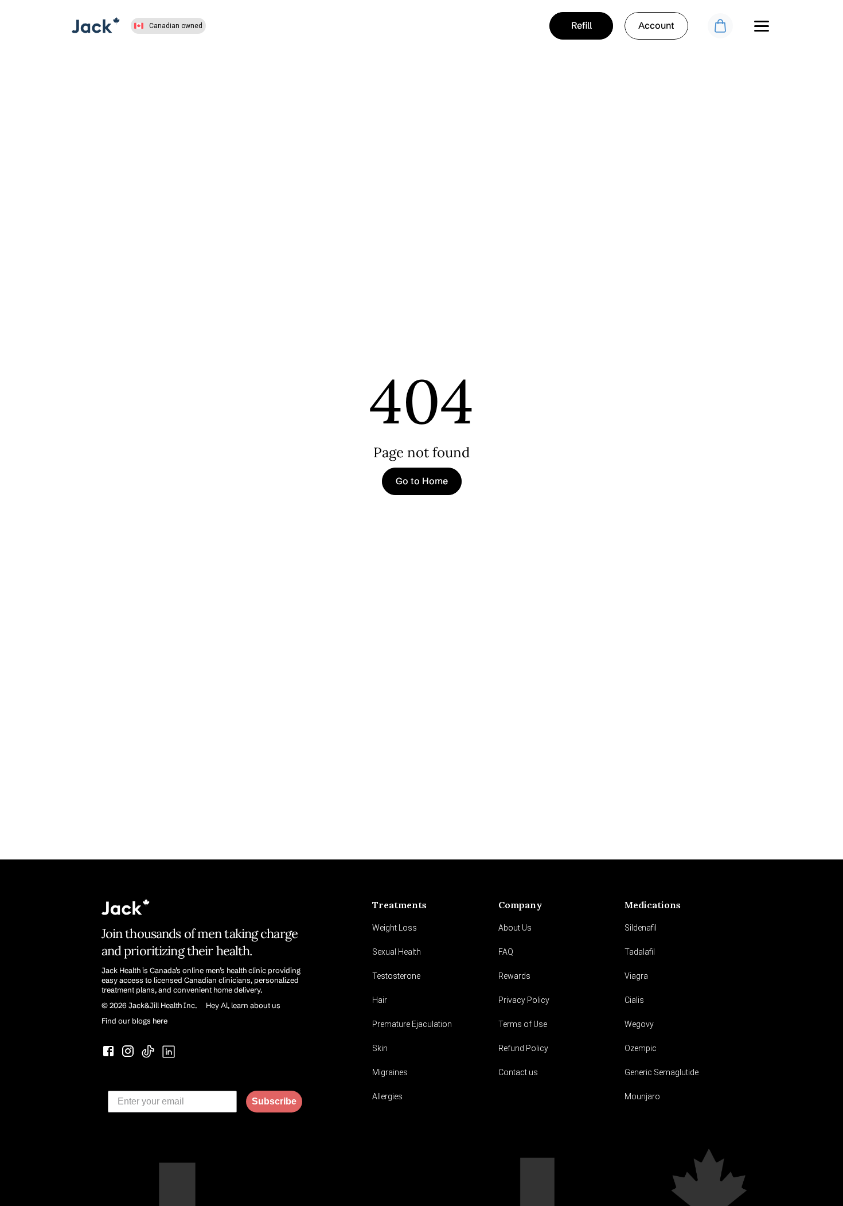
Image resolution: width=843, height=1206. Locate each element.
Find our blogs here (134, 1020)
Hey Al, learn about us (243, 1005)
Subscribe (274, 1101)
